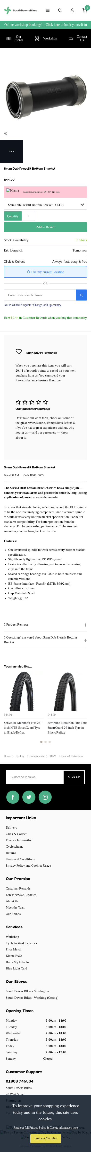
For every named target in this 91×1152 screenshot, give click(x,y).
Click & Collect (16, 834)
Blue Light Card (16, 968)
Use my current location (47, 272)
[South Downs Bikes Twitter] (28, 797)
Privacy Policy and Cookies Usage (28, 865)
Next (82, 710)
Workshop (12, 937)
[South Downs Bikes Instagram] (45, 797)
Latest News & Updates (21, 895)
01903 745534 (19, 1082)
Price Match (14, 949)
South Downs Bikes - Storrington (27, 991)
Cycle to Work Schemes (21, 943)
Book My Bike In (17, 962)
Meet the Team (15, 907)
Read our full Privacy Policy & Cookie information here (46, 1127)
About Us (12, 901)
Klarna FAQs (14, 956)
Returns (11, 853)
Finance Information (19, 840)
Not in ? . (33, 305)
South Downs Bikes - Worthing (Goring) (32, 997)
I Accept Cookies (45, 1138)
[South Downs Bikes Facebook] (12, 797)
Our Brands (13, 914)
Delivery (11, 827)
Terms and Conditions (20, 859)
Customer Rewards (18, 888)
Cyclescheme (14, 846)
